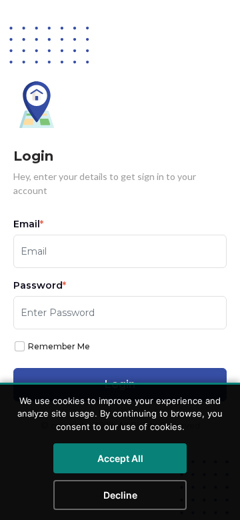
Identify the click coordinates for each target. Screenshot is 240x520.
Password (39, 285)
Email (28, 224)
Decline (120, 495)
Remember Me (59, 346)
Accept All (120, 458)
